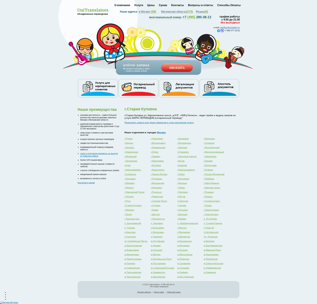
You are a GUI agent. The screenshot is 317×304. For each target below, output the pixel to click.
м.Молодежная (184, 254)
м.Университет (158, 272)
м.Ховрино (182, 272)
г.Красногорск (157, 170)
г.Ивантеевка (157, 161)
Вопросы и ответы (200, 5)
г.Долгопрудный (211, 147)
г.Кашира (208, 161)
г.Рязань (128, 138)
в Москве (147, 11)
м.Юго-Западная (185, 277)
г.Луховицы (156, 179)
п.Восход (182, 228)
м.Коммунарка (131, 250)
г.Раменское (157, 196)
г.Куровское (130, 174)
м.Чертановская (132, 277)
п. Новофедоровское (187, 223)
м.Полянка (129, 263)
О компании (122, 5)
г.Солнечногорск (212, 201)
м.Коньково (156, 250)
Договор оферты (144, 292)
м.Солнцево (183, 268)
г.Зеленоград (130, 161)
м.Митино (155, 254)
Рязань (202, 11)
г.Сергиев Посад (159, 201)
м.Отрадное (183, 259)
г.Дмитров (182, 147)
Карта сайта (159, 292)
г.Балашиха (183, 138)
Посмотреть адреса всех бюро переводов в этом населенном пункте (159, 122)
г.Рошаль (208, 196)
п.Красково (130, 232)
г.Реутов (181, 196)
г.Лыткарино (183, 179)
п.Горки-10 (209, 228)
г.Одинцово (156, 187)
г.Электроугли (158, 219)
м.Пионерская (211, 259)
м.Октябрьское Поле (161, 259)
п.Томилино (156, 236)
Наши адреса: (129, 11)
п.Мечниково (183, 232)
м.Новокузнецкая (132, 259)
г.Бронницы (209, 138)
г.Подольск (156, 192)
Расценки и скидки (86, 183)
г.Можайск (129, 183)
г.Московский (157, 183)
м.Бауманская (184, 241)
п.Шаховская (183, 236)
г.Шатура (155, 214)
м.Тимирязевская (212, 268)
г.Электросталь (132, 219)
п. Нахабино (157, 223)
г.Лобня (181, 174)
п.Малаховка (157, 232)
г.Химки (154, 210)
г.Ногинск (129, 187)
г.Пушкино (209, 192)
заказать (177, 67)
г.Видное (128, 143)
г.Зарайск (155, 156)
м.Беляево (209, 241)
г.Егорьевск (183, 152)
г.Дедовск (129, 147)
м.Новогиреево (211, 254)
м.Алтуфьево (157, 241)
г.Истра (180, 161)
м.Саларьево (183, 263)
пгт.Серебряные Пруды (135, 241)
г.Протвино (182, 192)
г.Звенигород (210, 156)
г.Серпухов (182, 201)
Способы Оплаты (229, 5)
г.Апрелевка (157, 138)
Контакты (177, 5)
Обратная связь (174, 292)
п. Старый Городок (213, 223)
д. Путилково (210, 219)
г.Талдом (181, 205)
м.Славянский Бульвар (162, 268)
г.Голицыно (209, 143)
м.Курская (182, 250)
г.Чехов (128, 214)
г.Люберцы (209, 179)
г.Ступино (155, 205)
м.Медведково (131, 254)
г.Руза (127, 201)
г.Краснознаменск (186, 170)
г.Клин (127, 165)
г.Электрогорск (211, 214)
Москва (161, 132)
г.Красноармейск (132, 170)
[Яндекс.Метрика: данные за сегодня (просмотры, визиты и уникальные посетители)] (9, 302)
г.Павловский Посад (134, 192)
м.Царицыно (210, 272)
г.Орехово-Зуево (212, 187)
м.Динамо (156, 245)
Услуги (138, 5)
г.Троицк (208, 205)
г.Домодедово (131, 152)
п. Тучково (129, 228)
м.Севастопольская (213, 263)
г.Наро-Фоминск (211, 183)
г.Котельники (210, 165)
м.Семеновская (132, 268)
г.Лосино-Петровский (214, 174)
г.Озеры (181, 187)
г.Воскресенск (184, 143)
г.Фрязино (129, 210)
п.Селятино (130, 236)
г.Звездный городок (187, 156)
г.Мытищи (182, 183)
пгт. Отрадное (211, 236)
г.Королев (182, 165)
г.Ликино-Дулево (159, 174)
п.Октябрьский (211, 232)
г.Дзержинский (158, 147)
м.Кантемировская (213, 245)
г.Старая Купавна (133, 205)
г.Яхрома (181, 219)
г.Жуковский (130, 156)
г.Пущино (129, 196)
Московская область (177, 11)
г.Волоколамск (158, 143)
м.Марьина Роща (212, 250)
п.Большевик (157, 228)
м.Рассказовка (158, 263)
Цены (151, 5)
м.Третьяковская (132, 272)
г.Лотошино (130, 179)
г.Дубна (154, 152)
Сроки (163, 5)
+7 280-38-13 (180, 17)
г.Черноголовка (211, 210)
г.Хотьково (182, 210)
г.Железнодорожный (214, 152)
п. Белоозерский (132, 223)
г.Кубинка (208, 170)
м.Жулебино (183, 245)
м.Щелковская (158, 277)
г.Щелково (182, 214)
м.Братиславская (133, 245)
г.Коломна (156, 165)
